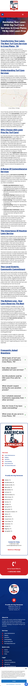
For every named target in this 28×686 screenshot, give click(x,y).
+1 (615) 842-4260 (14, 571)
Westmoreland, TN (9, 494)
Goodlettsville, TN (9, 482)
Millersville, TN (8, 487)
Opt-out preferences (10, 684)
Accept (14, 681)
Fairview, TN (7, 502)
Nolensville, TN (8, 509)
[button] (26, 668)
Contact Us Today (14, 542)
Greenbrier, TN (8, 524)
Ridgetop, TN (7, 529)
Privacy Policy (18, 684)
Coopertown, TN (8, 519)
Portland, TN (7, 492)
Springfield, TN (8, 531)
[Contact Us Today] (14, 538)
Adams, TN (7, 514)
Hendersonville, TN (9, 485)
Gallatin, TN (7, 480)
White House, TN (8, 497)
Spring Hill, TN (8, 507)
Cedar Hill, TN (7, 516)
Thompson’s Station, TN (10, 511)
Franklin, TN (7, 504)
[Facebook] (2, 14)
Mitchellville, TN (8, 490)
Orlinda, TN (7, 526)
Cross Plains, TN (8, 521)
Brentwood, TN (8, 499)
